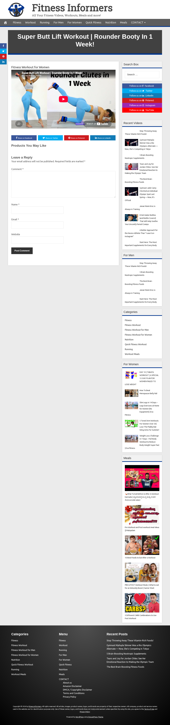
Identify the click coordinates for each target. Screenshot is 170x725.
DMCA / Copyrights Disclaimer (77, 690)
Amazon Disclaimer (72, 686)
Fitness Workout (133, 325)
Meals (123, 22)
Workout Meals (132, 354)
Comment (17, 169)
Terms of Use (149, 709)
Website (15, 234)
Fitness (17, 22)
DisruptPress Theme (95, 717)
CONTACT (137, 22)
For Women (74, 22)
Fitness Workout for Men (137, 330)
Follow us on (141, 86)
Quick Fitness (93, 22)
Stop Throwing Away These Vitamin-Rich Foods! (130, 640)
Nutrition (110, 22)
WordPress (80, 717)
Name (15, 204)
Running (45, 22)
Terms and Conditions (73, 693)
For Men (58, 22)
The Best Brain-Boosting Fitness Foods (125, 667)
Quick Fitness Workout (136, 344)
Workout (30, 22)
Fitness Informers (72, 7)
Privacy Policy (69, 697)
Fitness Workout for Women (30, 67)
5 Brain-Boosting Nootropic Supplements (126, 653)
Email (15, 219)
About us (67, 682)
